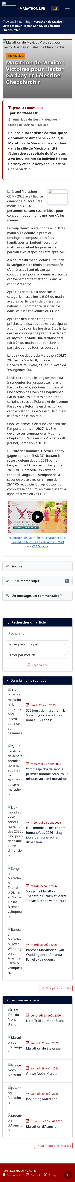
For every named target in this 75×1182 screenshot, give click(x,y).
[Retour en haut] (68, 1175)
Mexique (50, 119)
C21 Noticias (40, 546)
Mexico (43, 125)
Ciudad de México (21, 125)
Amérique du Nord (26, 119)
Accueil (11, 21)
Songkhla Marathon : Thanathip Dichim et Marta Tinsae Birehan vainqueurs (46, 896)
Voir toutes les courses (56, 1146)
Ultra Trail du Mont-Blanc (45, 1021)
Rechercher (39, 665)
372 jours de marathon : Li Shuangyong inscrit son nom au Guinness (45, 715)
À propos (54, 1175)
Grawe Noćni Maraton (43, 1073)
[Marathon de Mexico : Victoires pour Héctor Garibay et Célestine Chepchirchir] (58, 196)
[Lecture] (37, 516)
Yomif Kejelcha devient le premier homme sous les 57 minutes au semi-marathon (47, 774)
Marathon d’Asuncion (42, 1126)
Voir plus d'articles (58, 988)
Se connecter (15, 1175)
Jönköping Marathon (41, 1099)
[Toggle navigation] (67, 8)
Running (25, 21)
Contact (36, 1175)
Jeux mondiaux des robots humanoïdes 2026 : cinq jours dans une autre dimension (45, 835)
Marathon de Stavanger (44, 1048)
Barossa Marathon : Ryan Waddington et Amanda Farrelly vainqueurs (45, 955)
